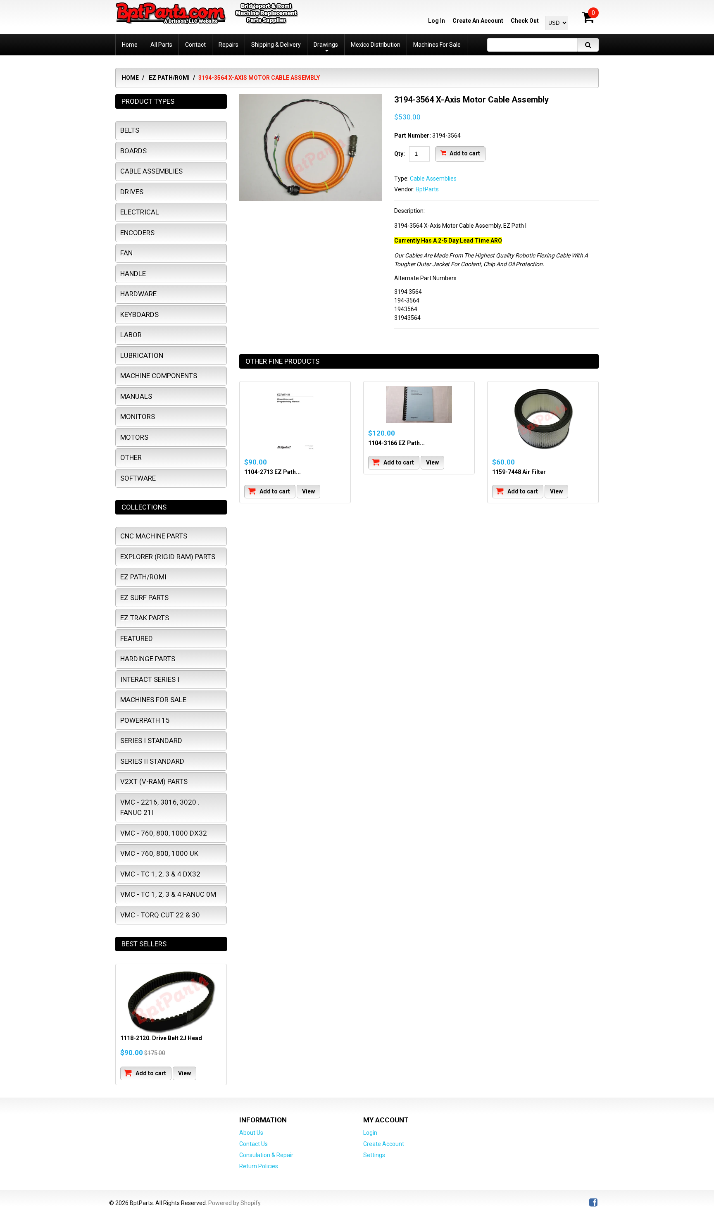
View (308, 491)
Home (130, 77)
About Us (251, 1132)
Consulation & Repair (266, 1155)
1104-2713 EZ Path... (272, 472)
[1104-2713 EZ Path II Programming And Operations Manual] (295, 419)
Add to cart (464, 153)
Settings (374, 1155)
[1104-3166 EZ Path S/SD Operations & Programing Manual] (419, 404)
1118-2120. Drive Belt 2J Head (161, 1038)
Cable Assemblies (433, 178)
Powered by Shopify (234, 1203)
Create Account (383, 1144)
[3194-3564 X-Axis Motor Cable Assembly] (310, 98)
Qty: (399, 153)
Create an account (477, 20)
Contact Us (253, 1144)
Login (370, 1132)
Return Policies (258, 1166)
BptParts (427, 189)
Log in (436, 20)
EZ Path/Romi (169, 77)
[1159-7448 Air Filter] (543, 419)
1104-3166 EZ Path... (396, 443)
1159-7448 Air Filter (519, 472)
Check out (525, 20)
